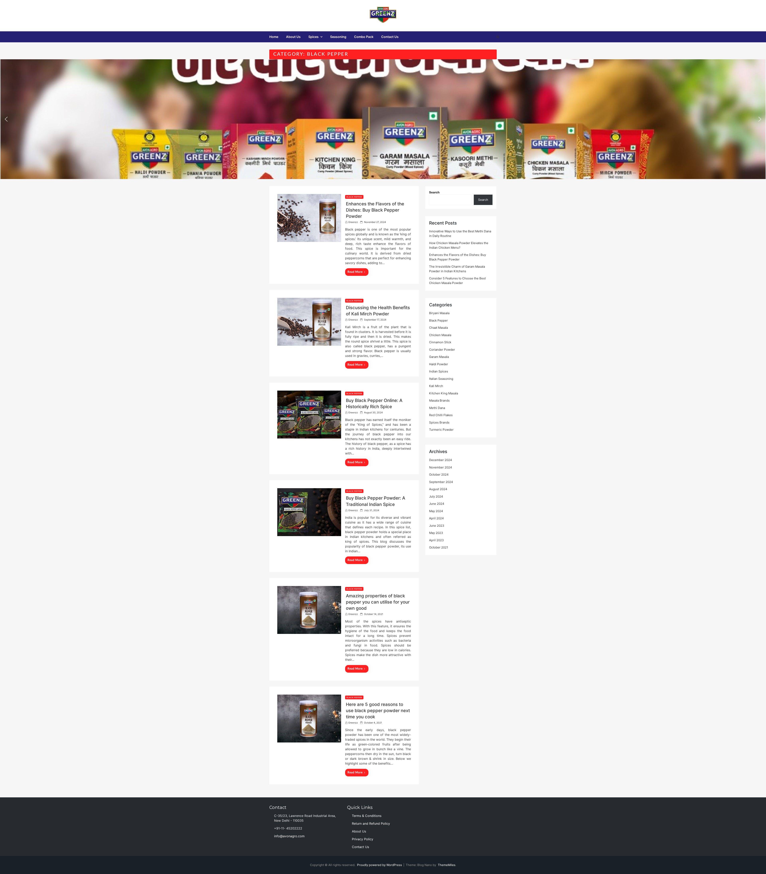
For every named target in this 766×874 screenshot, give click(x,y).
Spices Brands (439, 422)
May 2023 (436, 533)
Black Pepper (354, 197)
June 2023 (436, 526)
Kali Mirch (436, 386)
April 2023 (436, 540)
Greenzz (353, 222)
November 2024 (440, 467)
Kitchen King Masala (443, 393)
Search (434, 192)
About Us (293, 37)
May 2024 (436, 511)
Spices (313, 37)
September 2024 (441, 482)
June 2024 (436, 504)
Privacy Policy (362, 839)
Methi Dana (437, 408)
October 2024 (439, 474)
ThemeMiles (446, 865)
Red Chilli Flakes (441, 415)
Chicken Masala (440, 335)
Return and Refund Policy (371, 823)
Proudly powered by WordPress (380, 865)
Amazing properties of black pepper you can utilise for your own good (378, 602)
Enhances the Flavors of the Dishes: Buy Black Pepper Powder (375, 210)
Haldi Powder (438, 364)
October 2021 (438, 547)
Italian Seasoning (441, 379)
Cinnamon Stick (440, 342)
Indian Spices (438, 371)
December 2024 (440, 460)
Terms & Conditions (366, 816)
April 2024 (436, 518)
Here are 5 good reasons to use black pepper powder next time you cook (378, 710)
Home (273, 37)
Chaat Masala (438, 328)
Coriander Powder (442, 349)
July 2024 (436, 496)
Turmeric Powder (441, 430)
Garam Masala (439, 357)
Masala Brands (439, 400)
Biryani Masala (439, 313)
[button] (6, 119)
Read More (355, 272)
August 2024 (438, 489)
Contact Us (390, 37)
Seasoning (338, 37)
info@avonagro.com (289, 836)
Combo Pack (363, 37)
